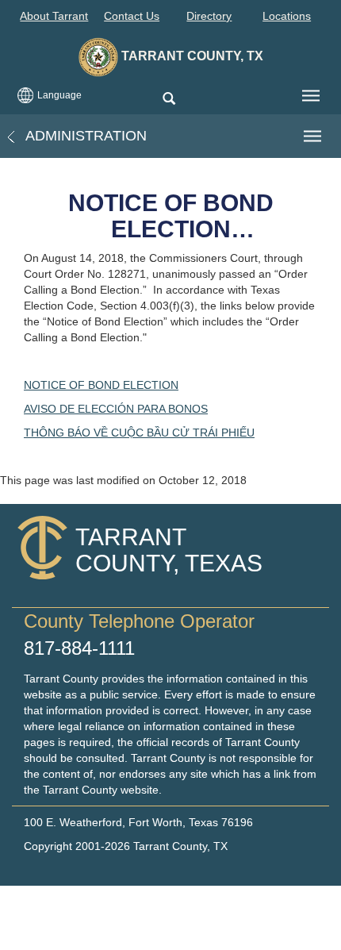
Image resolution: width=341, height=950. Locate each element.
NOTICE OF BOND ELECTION (101, 385)
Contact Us (131, 16)
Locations (286, 16)
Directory (209, 16)
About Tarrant (54, 16)
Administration (84, 136)
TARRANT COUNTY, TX (190, 56)
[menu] (311, 96)
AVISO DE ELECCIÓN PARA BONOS (116, 408)
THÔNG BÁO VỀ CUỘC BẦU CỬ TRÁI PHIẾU (139, 432)
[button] (168, 100)
